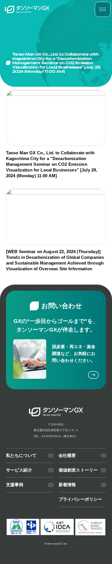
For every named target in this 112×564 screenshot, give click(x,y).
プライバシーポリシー (80, 499)
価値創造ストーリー (78, 470)
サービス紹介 (19, 470)
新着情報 (67, 484)
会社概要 (67, 455)
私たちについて (21, 455)
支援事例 (15, 484)
